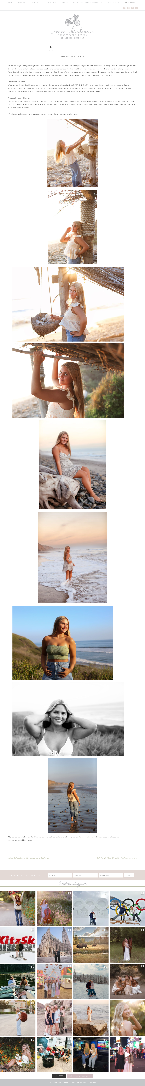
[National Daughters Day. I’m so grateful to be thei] (54, 1018)
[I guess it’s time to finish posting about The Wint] (91, 908)
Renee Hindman (72, 26)
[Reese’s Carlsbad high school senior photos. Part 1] (17, 1054)
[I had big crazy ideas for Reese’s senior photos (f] (91, 1018)
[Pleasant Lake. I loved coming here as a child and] (17, 981)
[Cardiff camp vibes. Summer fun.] (54, 1054)
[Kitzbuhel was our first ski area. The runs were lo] (17, 945)
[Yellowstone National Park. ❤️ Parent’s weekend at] (91, 945)
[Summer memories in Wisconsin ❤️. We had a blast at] (54, 981)
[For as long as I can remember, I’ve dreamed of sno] (54, 945)
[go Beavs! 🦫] (17, 908)
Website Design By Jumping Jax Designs (80, 1082)
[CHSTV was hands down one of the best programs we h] (91, 1054)
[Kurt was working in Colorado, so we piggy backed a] (91, 981)
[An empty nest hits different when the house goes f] (54, 908)
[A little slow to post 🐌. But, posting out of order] (17, 1018)
